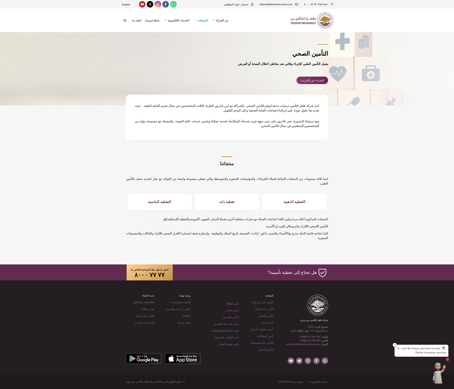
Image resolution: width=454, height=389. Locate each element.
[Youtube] (142, 4)
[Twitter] (299, 361)
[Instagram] (308, 361)
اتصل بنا (136, 20)
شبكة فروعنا (152, 20)
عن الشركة (222, 20)
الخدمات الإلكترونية (178, 20)
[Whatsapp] (173, 4)
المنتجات (203, 20)
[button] (125, 20)
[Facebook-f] (165, 4)
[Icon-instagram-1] (158, 4)
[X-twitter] (150, 4)
